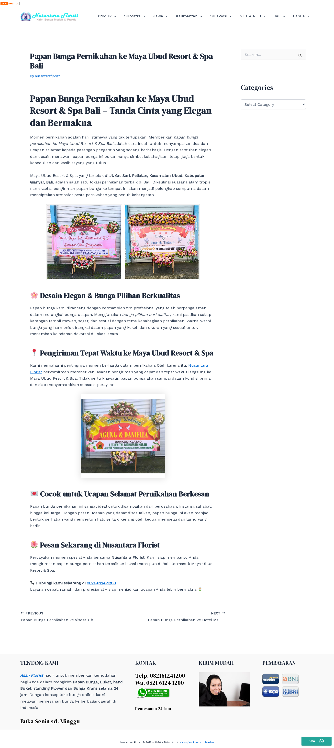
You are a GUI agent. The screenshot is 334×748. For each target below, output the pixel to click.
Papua (299, 16)
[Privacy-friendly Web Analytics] (10, 3)
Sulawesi (218, 16)
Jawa (158, 16)
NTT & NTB (250, 16)
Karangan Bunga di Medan (197, 742)
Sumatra (132, 16)
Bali (277, 16)
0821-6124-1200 (101, 583)
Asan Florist (31, 675)
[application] (113, 16)
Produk (104, 16)
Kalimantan (187, 16)
